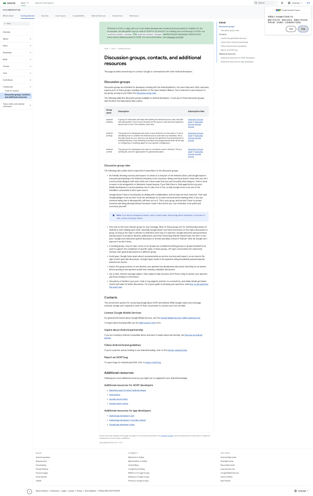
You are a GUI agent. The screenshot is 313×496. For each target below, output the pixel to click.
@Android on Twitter (136, 457)
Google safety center (118, 403)
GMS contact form (147, 323)
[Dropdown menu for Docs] (29, 3)
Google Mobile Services (230, 473)
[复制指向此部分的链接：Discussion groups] (132, 82)
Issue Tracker (225, 481)
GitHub (38, 481)
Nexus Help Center (228, 465)
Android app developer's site (121, 416)
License (71, 491)
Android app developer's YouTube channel (127, 420)
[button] (14, 39)
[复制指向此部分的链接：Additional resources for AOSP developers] (155, 385)
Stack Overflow (227, 477)
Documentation (11, 10)
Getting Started (27, 16)
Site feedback (90, 491)
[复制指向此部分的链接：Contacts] (119, 297)
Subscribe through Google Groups (195, 124)
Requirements (41, 461)
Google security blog (118, 399)
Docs (23, 3)
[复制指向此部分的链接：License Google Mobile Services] (143, 313)
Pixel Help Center (227, 461)
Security (45, 16)
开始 (303, 29)
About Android (42, 491)
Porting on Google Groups (138, 481)
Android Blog (133, 465)
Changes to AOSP (175, 37)
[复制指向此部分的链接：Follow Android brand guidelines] (143, 345)
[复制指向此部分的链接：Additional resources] (136, 373)
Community (54, 491)
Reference (134, 16)
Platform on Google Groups (138, 473)
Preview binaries (42, 469)
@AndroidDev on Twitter (137, 461)
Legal (63, 491)
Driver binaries (41, 477)
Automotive (117, 16)
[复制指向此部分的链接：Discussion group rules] (132, 165)
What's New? (8, 16)
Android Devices (98, 16)
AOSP (106, 49)
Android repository (43, 457)
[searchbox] (16, 24)
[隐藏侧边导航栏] (29, 491)
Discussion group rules (146, 93)
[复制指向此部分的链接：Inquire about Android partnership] (145, 330)
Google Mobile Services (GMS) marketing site (180, 318)
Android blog (114, 395)
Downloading (41, 465)
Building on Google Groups (138, 477)
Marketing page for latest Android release (127, 390)
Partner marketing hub (177, 350)
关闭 (291, 29)
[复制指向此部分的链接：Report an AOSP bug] (130, 357)
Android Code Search (44, 3)
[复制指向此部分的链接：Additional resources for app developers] (153, 410)
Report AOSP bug (153, 362)
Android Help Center (228, 457)
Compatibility (78, 16)
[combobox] (265, 3)
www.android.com (228, 469)
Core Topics (60, 16)
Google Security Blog (136, 469)
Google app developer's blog (121, 424)
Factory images (42, 473)
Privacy (79, 491)
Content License (167, 436)
